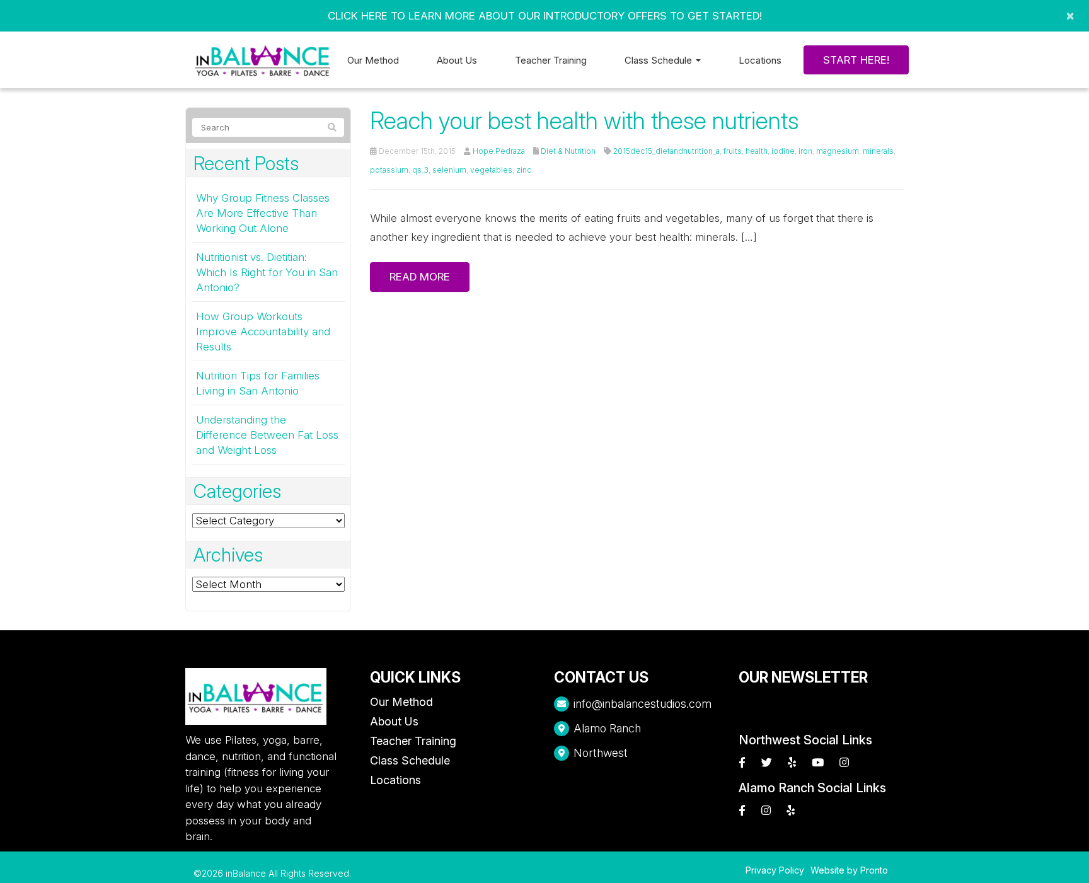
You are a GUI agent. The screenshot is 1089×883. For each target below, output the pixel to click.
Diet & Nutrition (568, 151)
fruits (732, 151)
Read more (419, 276)
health (757, 151)
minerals (878, 151)
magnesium (837, 151)
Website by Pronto (849, 870)
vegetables (491, 170)
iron (805, 151)
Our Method (373, 60)
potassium (389, 170)
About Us (457, 60)
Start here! (856, 60)
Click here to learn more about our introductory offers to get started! (545, 15)
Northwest (600, 752)
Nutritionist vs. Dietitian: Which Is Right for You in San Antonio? (267, 272)
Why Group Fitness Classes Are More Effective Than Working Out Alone (263, 213)
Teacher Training (551, 60)
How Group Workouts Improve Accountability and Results (263, 331)
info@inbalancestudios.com (642, 703)
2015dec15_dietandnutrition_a (666, 151)
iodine (783, 151)
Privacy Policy (775, 870)
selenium (449, 170)
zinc (523, 170)
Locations (760, 60)
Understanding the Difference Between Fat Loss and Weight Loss (267, 434)
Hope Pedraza (499, 151)
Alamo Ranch (607, 728)
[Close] (1070, 16)
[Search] (332, 127)
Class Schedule (410, 760)
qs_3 (420, 170)
